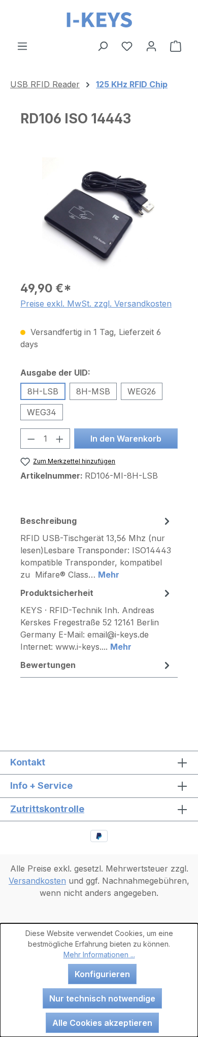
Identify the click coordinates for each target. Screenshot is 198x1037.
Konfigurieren (102, 974)
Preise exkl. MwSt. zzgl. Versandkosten (96, 303)
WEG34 (41, 412)
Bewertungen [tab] (48, 665)
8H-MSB (93, 391)
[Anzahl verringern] (31, 438)
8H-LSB (42, 391)
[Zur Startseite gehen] (99, 19)
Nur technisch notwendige (102, 998)
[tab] (96, 547)
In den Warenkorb (125, 438)
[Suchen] (102, 46)
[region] (99, 214)
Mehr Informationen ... (99, 954)
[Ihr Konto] (151, 46)
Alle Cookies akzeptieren (102, 1023)
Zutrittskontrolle (47, 809)
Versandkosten (37, 881)
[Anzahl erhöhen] (60, 438)
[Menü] (22, 46)
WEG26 (141, 391)
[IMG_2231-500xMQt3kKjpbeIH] (99, 214)
